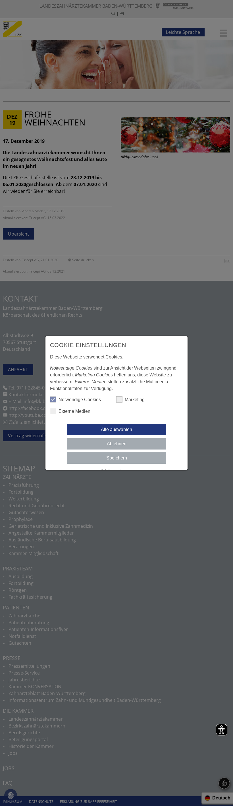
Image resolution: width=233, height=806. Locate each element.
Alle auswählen (116, 429)
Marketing (135, 399)
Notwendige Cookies (80, 399)
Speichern (116, 457)
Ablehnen (116, 443)
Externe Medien (74, 411)
